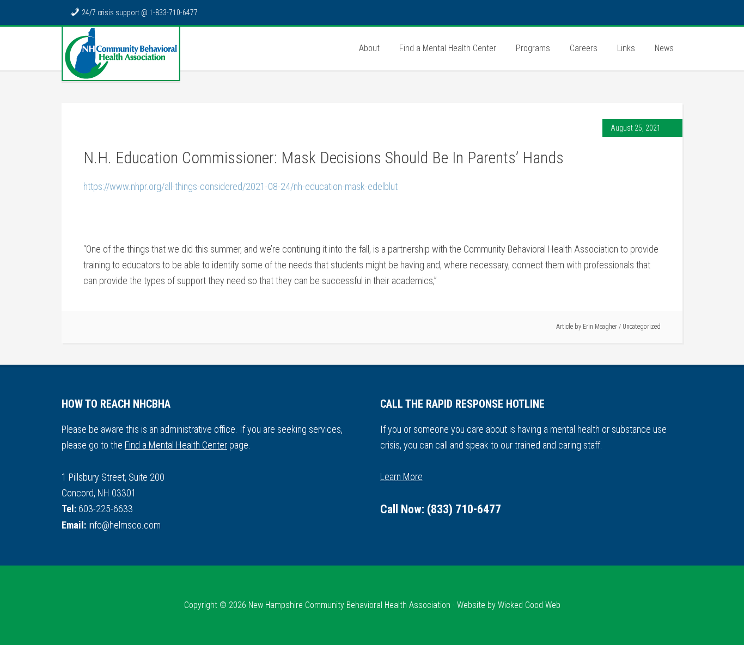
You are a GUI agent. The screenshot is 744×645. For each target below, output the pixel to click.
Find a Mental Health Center (176, 445)
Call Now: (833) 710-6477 (440, 509)
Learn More (401, 476)
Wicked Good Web (529, 605)
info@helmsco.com (124, 525)
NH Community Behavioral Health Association (121, 54)
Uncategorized (642, 326)
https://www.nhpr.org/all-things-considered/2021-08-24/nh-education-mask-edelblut (240, 186)
